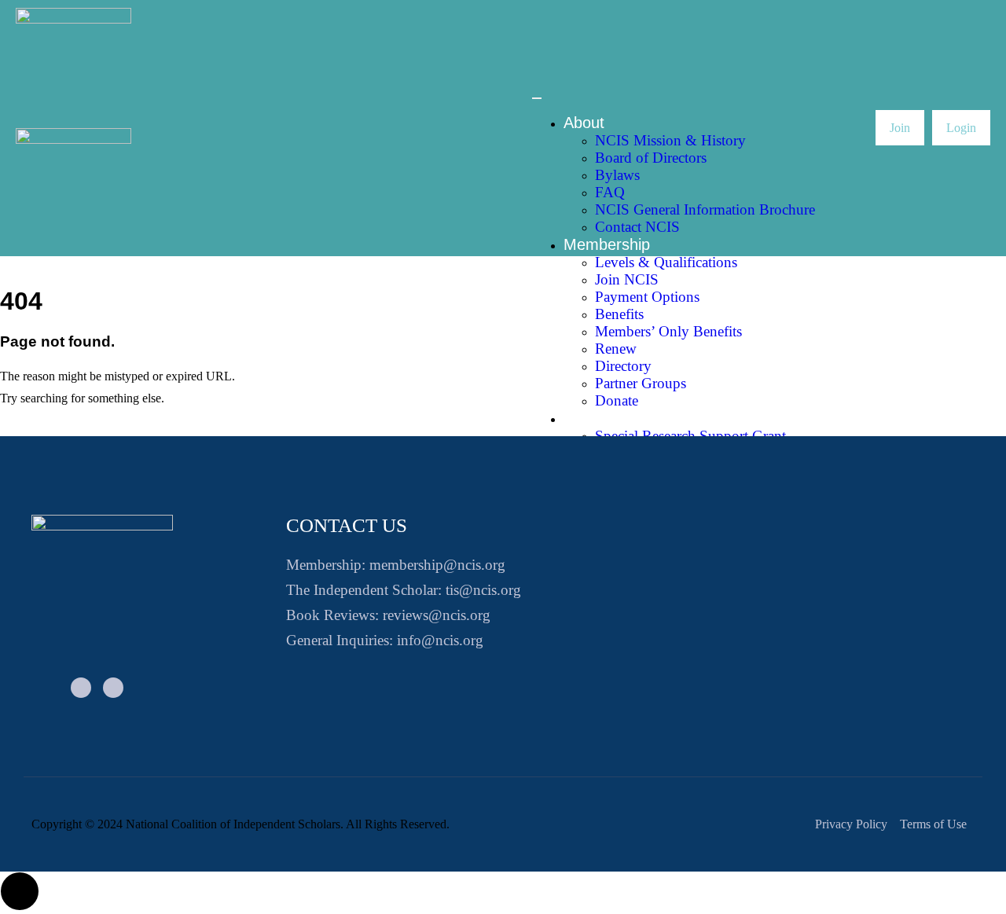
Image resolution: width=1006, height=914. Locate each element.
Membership (607, 244)
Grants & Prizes (619, 418)
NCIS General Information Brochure (705, 209)
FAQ (610, 192)
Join (900, 127)
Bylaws (617, 175)
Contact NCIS (637, 226)
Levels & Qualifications (666, 262)
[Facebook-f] (81, 687)
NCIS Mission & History (670, 140)
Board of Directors (651, 157)
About (584, 122)
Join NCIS (627, 279)
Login (961, 127)
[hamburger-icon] (537, 98)
